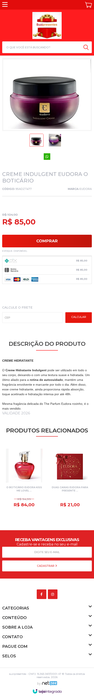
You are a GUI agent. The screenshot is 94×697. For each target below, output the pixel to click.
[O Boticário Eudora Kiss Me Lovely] (24, 478)
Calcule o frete (17, 307)
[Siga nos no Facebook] (42, 594)
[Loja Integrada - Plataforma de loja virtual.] (47, 691)
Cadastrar (46, 565)
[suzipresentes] (47, 25)
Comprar (47, 241)
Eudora (86, 189)
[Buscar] (86, 47)
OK (78, 317)
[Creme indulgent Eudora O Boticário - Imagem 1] (37, 141)
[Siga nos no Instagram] (53, 594)
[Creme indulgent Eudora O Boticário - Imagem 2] (55, 141)
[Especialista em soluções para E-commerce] (49, 685)
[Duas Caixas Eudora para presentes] (70, 478)
